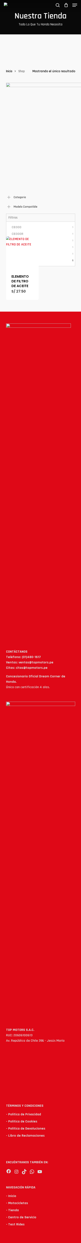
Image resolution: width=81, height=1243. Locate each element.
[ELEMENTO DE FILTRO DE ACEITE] (22, 252)
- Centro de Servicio (21, 1217)
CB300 (42, 227)
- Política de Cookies (21, 1121)
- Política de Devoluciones (25, 1128)
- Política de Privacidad (23, 1114)
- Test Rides (15, 1224)
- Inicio (11, 1196)
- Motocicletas (17, 1203)
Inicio (9, 71)
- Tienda (12, 1210)
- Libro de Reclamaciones (25, 1135)
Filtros (12, 217)
